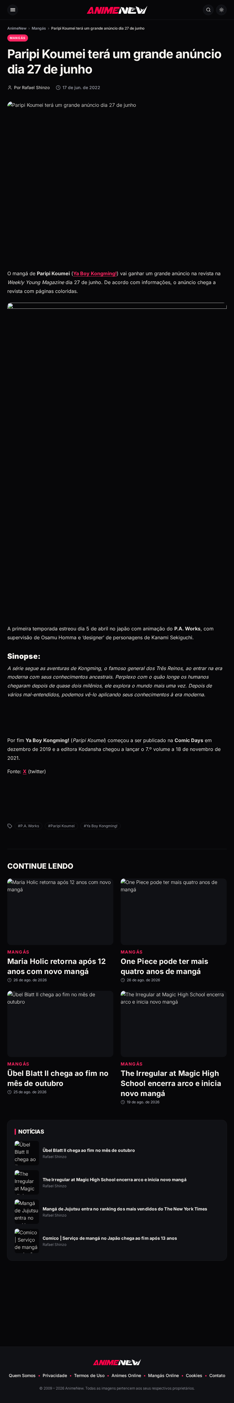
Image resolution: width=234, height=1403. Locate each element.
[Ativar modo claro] (221, 10)
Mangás (39, 28)
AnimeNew (17, 28)
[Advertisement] (117, 1289)
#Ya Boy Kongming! (100, 826)
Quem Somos (22, 1375)
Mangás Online (163, 1375)
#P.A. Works (28, 826)
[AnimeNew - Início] (117, 9)
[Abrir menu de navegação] (12, 10)
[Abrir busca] (208, 10)
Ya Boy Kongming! (95, 273)
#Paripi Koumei (61, 826)
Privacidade (55, 1375)
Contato (217, 1375)
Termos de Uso (89, 1375)
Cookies (194, 1375)
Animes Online (126, 1375)
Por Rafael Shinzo (32, 87)
